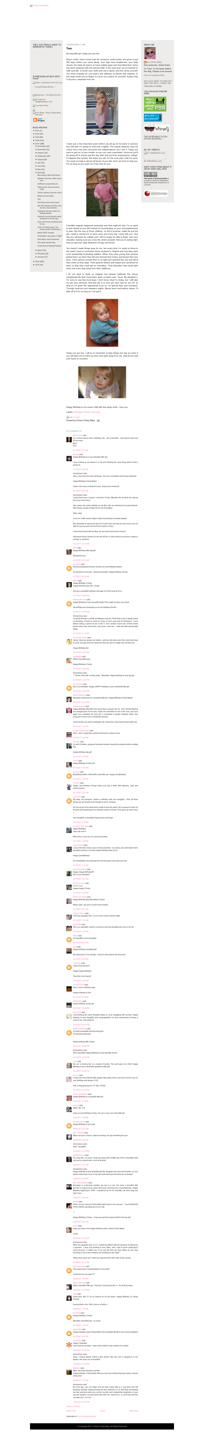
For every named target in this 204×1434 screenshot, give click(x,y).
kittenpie (76, 1368)
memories (95, 412)
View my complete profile (154, 75)
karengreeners (79, 1122)
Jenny (75, 761)
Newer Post (71, 1411)
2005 (37, 265)
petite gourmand (79, 1029)
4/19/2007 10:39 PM (81, 1290)
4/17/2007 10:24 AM (81, 576)
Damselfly (77, 924)
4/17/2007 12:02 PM (81, 680)
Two (39, 199)
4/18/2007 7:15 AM (80, 1101)
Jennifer (76, 742)
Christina (76, 564)
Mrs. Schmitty (78, 1133)
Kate (75, 1294)
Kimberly (76, 1313)
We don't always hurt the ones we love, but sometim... (49, 207)
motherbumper (79, 706)
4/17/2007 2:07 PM (80, 793)
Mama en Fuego (79, 897)
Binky (75, 581)
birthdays (78, 412)
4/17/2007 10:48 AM (81, 612)
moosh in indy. (79, 883)
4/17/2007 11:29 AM (81, 652)
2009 (37, 137)
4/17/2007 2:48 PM (80, 841)
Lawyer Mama (79, 913)
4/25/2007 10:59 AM (81, 1364)
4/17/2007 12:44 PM (81, 702)
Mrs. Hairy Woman (80, 1183)
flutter (75, 936)
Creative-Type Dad (80, 826)
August (40, 160)
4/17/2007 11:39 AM (81, 669)
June (39, 166)
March (40, 250)
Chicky (87, 412)
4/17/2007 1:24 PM (80, 738)
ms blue (76, 783)
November (41, 150)
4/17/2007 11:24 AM (81, 633)
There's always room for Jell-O (49, 193)
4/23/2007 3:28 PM (80, 1336)
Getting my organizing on (47, 184)
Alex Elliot (77, 1012)
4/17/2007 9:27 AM (80, 450)
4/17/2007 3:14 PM (80, 865)
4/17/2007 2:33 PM (80, 822)
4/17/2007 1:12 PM (80, 726)
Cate (75, 1061)
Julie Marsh (77, 684)
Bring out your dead (45, 196)
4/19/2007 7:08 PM (80, 1279)
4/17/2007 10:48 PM (81, 1046)
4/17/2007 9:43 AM (80, 491)
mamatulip (77, 656)
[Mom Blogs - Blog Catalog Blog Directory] (48, 115)
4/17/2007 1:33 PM (80, 768)
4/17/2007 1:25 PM (80, 757)
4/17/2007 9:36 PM (80, 997)
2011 (37, 131)
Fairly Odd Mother (80, 1094)
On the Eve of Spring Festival (49, 246)
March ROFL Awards (45, 233)
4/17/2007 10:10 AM (81, 544)
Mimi (75, 548)
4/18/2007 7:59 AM (80, 1118)
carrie (75, 1226)
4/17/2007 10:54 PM (81, 1057)
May (39, 169)
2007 (37, 144)
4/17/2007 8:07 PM (80, 943)
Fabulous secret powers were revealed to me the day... (49, 217)
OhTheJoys (77, 435)
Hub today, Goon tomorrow (48, 239)
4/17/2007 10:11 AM (81, 560)
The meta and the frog (46, 243)
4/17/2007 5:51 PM (80, 909)
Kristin (75, 1202)
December (41, 146)
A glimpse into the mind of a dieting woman (48, 212)
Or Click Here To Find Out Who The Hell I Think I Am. (158, 82)
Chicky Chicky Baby (81, 731)
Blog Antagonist (79, 695)
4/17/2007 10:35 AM (81, 596)
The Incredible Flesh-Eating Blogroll (156, 138)
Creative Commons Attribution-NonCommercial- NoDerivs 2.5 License (156, 183)
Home (102, 1411)
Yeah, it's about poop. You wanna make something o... (49, 228)
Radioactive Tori (79, 600)
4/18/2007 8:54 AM (80, 1140)
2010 (37, 134)
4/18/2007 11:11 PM (81, 1238)
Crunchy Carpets (80, 638)
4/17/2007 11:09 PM (81, 1071)
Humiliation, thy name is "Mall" (49, 236)
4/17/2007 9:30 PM (80, 981)
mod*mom (77, 1340)
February (41, 254)
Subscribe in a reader (153, 86)
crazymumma (78, 985)
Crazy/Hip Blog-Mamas (44, 87)
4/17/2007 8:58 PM (80, 959)
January (40, 257)
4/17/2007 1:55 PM (80, 779)
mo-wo (76, 1075)
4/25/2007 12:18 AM (81, 1350)
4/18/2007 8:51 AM (80, 1129)
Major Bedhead (79, 1283)
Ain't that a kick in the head (48, 202)
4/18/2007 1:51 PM (80, 1165)
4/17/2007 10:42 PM (81, 1024)
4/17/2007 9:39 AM (80, 469)
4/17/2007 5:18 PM (80, 893)
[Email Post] (97, 420)
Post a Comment (73, 1406)
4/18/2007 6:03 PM (80, 1222)
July (39, 163)
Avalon (76, 1105)
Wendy (76, 454)
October (40, 153)
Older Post (133, 1411)
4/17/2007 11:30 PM (81, 1090)
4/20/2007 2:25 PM (80, 1325)
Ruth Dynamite (79, 1266)
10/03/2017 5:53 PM (81, 1402)
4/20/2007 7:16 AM (80, 1309)
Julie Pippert (78, 845)
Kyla (75, 947)
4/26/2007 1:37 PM (80, 1380)
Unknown (77, 797)
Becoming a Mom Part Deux (48, 175)
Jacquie (76, 772)
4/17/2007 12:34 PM (81, 691)
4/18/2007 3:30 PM (80, 1198)
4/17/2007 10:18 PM (81, 1008)
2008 (37, 140)
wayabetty (77, 1329)
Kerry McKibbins (79, 869)
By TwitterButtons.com (153, 161)
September (42, 156)
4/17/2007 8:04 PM (80, 931)
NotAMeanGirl (79, 1155)
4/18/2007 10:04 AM (81, 1151)
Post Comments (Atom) (86, 1416)
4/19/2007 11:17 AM (81, 1262)
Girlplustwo (77, 1001)
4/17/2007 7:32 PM (80, 920)
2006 (37, 261)
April (39, 173)
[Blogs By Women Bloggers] (34, 111)
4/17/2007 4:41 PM (80, 879)
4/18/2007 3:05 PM (80, 1179)
